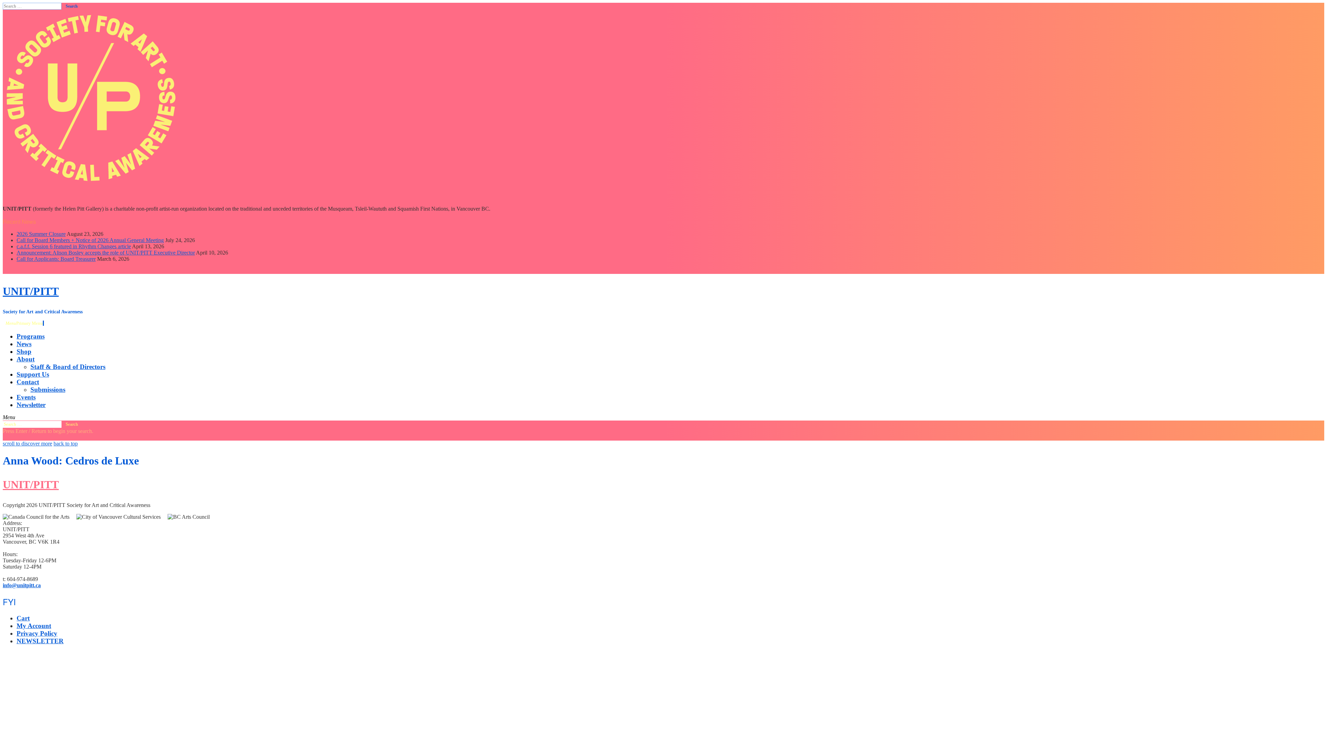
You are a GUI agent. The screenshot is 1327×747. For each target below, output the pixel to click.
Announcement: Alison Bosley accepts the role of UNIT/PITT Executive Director (106, 253)
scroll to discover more (27, 443)
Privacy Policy (37, 633)
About (26, 359)
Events (26, 397)
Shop (24, 351)
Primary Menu (24, 323)
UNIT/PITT (31, 291)
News (24, 344)
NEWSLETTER (40, 641)
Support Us (33, 374)
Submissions (47, 389)
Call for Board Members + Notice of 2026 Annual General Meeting (90, 240)
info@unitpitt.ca (22, 585)
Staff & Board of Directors (67, 366)
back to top (66, 443)
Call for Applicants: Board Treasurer (56, 259)
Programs (31, 336)
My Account (34, 625)
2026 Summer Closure (41, 234)
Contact (28, 382)
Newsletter (31, 404)
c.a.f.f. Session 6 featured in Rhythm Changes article (74, 246)
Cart (23, 618)
